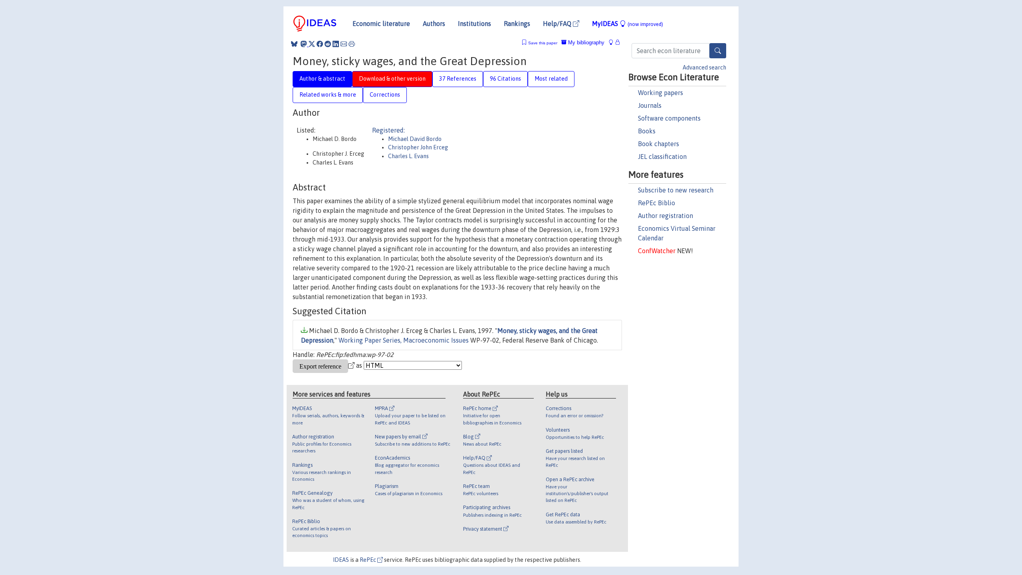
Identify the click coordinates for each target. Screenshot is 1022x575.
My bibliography (585, 43)
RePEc (368, 560)
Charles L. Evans (408, 156)
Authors (434, 23)
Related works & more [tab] (327, 94)
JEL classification (662, 156)
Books (647, 131)
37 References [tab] (457, 78)
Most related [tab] (551, 78)
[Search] (717, 50)
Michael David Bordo (415, 139)
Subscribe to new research (675, 190)
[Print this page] (352, 44)
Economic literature (381, 23)
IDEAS (341, 560)
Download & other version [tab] (392, 78)
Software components (669, 118)
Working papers (660, 92)
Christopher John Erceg (418, 147)
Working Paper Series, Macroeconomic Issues (404, 340)
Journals (650, 105)
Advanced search (704, 67)
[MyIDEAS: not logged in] (613, 42)
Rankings (517, 23)
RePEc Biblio (656, 202)
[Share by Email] (344, 44)
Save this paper (542, 43)
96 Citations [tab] (505, 78)
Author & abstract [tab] (322, 78)
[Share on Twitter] (312, 44)
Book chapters (658, 143)
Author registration (665, 215)
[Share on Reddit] (328, 44)
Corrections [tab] (385, 94)
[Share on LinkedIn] (336, 44)
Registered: (388, 130)
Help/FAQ (558, 23)
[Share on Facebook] (320, 44)
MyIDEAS (627, 23)
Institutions (474, 23)
